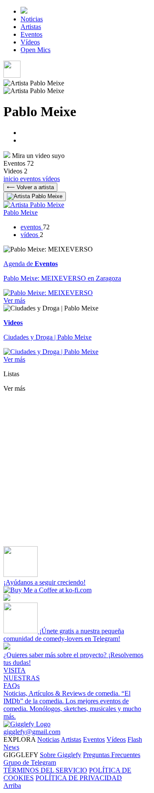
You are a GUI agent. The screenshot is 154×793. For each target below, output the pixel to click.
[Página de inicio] (24, 11)
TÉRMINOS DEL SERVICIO (45, 770)
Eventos (31, 34)
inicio (11, 178)
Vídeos (30, 42)
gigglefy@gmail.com (31, 731)
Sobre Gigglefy (60, 754)
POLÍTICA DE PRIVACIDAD (79, 777)
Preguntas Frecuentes (111, 754)
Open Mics (35, 49)
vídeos (51, 178)
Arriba (12, 785)
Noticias (32, 19)
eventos (31, 178)
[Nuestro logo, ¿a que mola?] (26, 724)
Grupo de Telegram (29, 762)
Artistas (31, 26)
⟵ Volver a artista (30, 187)
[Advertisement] (77, 469)
